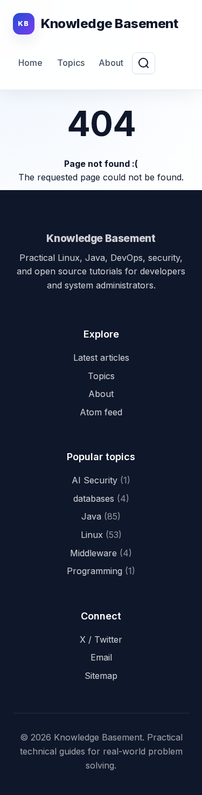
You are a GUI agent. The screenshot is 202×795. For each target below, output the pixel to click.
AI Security (101, 480)
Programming (101, 570)
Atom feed (101, 412)
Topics (71, 62)
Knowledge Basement (100, 238)
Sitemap (101, 675)
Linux (101, 534)
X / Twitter (101, 639)
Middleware (101, 553)
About (111, 62)
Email (101, 657)
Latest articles (101, 357)
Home (30, 62)
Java (101, 516)
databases (101, 498)
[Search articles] (143, 63)
